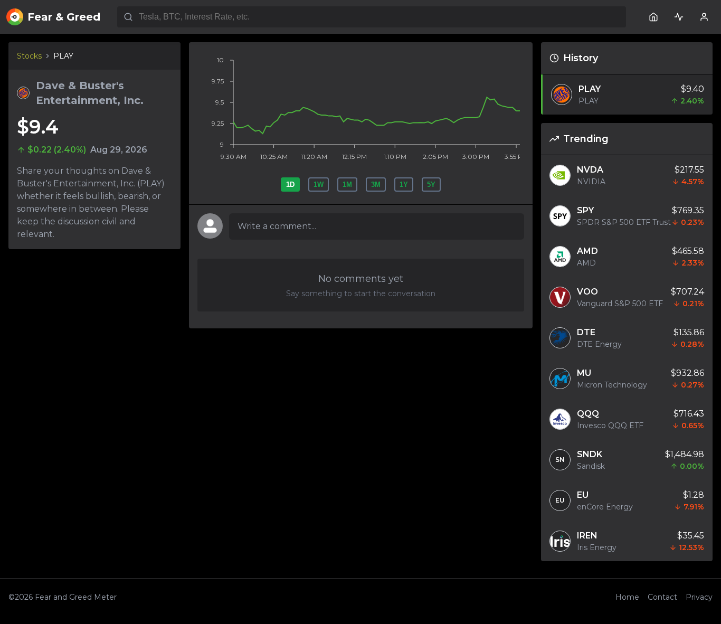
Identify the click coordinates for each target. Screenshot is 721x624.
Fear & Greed (63, 17)
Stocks (29, 56)
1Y (404, 184)
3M (376, 184)
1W (319, 184)
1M (347, 184)
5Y (431, 184)
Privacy (699, 597)
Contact (662, 597)
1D (290, 184)
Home (627, 597)
